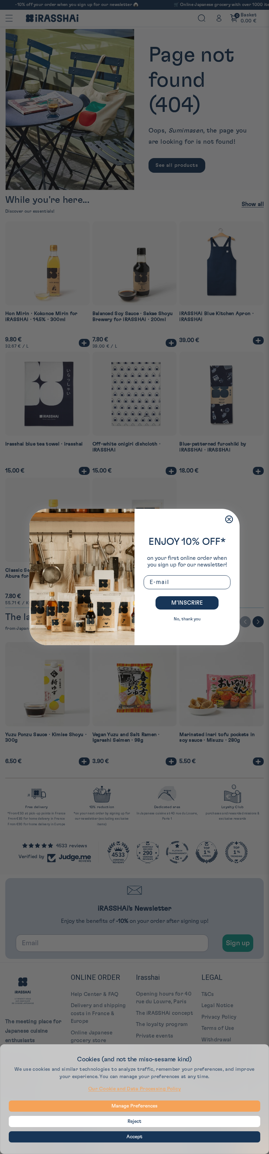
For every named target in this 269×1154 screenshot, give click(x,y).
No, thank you (187, 619)
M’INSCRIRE (187, 603)
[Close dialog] (229, 519)
